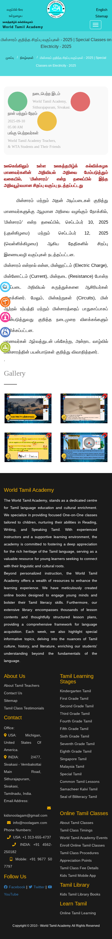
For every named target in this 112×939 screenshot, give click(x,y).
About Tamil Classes (76, 823)
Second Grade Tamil (77, 706)
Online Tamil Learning (78, 913)
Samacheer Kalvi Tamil (78, 789)
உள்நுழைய (15, 16)
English (101, 10)
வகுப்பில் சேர (15, 9)
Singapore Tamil (73, 759)
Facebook (16, 887)
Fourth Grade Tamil (76, 721)
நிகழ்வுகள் (27, 58)
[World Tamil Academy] (56, 9)
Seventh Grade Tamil (77, 744)
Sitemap (101, 16)
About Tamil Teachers (21, 685)
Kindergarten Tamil (75, 691)
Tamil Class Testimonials (24, 708)
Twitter (38, 887)
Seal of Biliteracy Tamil (78, 797)
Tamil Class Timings (76, 830)
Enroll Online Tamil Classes (82, 845)
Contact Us (13, 693)
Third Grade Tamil (75, 713)
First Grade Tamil (74, 698)
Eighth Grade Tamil (75, 751)
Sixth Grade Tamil (74, 736)
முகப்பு (10, 58)
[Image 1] (28, 408)
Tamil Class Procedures (79, 853)
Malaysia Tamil (72, 766)
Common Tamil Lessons (79, 781)
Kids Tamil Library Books (80, 894)
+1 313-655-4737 (36, 837)
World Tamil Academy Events (84, 838)
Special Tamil (71, 774)
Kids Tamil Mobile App (78, 875)
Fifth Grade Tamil (74, 729)
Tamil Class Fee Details (79, 868)
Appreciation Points (76, 860)
